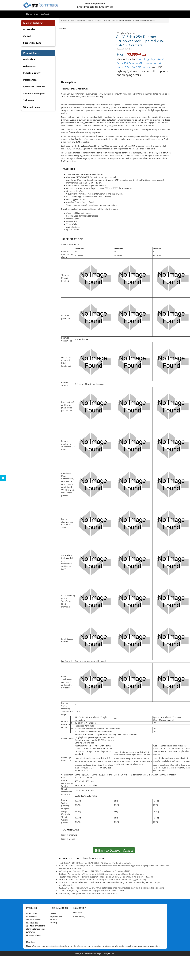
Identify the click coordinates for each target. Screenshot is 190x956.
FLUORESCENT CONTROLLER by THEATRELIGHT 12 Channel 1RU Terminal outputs (95, 863)
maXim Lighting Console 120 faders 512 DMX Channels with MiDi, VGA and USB (94, 871)
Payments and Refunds (56, 918)
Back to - (115, 850)
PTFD (63, 595)
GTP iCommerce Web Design (90, 954)
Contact (53, 913)
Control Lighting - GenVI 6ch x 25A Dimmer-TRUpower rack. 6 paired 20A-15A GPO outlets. (140, 63)
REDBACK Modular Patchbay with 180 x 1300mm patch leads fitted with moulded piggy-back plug (102, 879)
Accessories (29, 29)
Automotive (29, 66)
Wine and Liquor (31, 107)
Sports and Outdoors (34, 86)
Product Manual (68, 839)
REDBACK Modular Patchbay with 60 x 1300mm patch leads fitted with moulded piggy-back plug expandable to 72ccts (111, 887)
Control (27, 36)
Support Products (32, 42)
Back (63, 28)
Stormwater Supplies (34, 93)
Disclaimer (78, 912)
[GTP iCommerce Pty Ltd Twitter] (3, 478)
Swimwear (28, 100)
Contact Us (45, 14)
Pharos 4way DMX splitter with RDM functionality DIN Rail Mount (88, 893)
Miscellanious (30, 79)
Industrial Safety (31, 72)
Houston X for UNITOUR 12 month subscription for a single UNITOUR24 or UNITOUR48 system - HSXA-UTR (106, 876)
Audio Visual (29, 59)
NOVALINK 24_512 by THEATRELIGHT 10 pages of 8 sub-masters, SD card (91, 890)
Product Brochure (69, 834)
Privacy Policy (79, 916)
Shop (36, 14)
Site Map (53, 922)
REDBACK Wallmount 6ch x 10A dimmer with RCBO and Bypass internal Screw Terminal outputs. (102, 874)
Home (29, 14)
